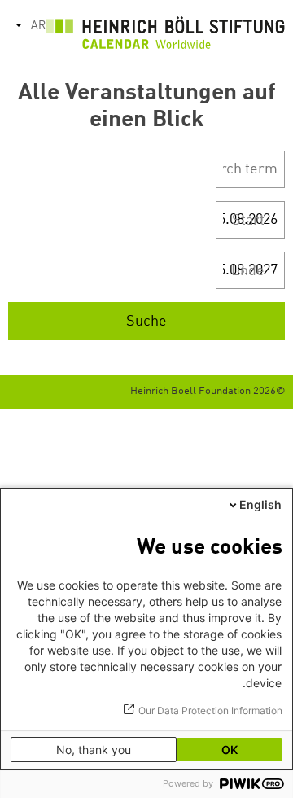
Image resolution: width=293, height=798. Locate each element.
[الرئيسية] (165, 36)
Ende (248, 271)
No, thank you (93, 749)
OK (229, 749)
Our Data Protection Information (210, 710)
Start (248, 220)
